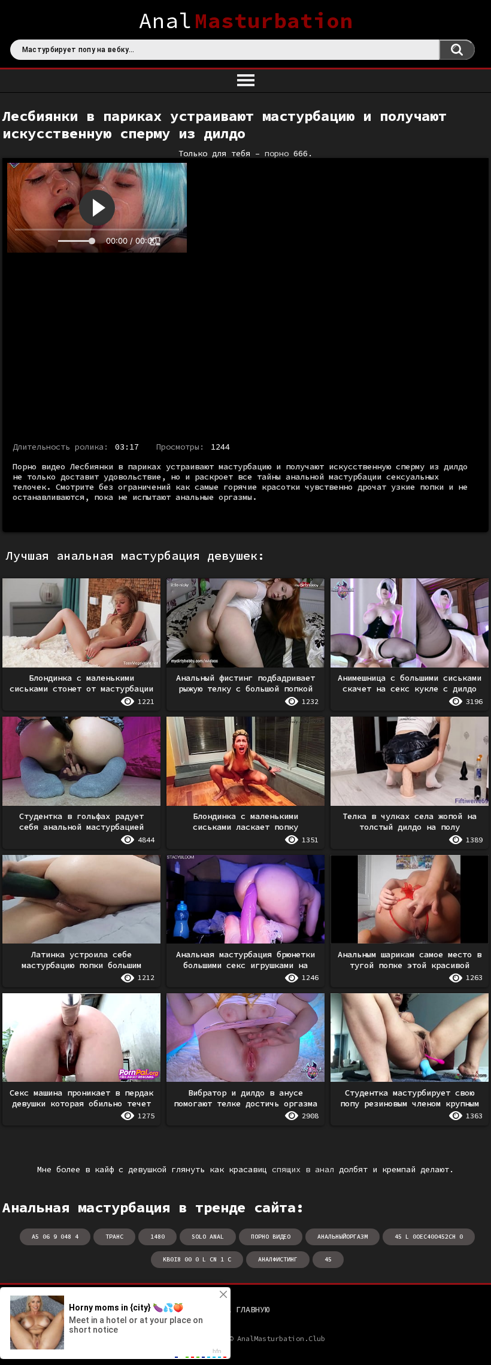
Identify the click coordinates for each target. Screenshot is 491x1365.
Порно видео (270, 1236)
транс (114, 1236)
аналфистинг (278, 1259)
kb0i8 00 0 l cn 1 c (197, 1259)
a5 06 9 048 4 (55, 1236)
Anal (246, 21)
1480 (157, 1236)
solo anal (208, 1236)
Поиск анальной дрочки (457, 50)
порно (277, 153)
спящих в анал (303, 1169)
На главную (245, 1309)
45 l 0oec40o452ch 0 (429, 1236)
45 (328, 1259)
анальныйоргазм (342, 1236)
